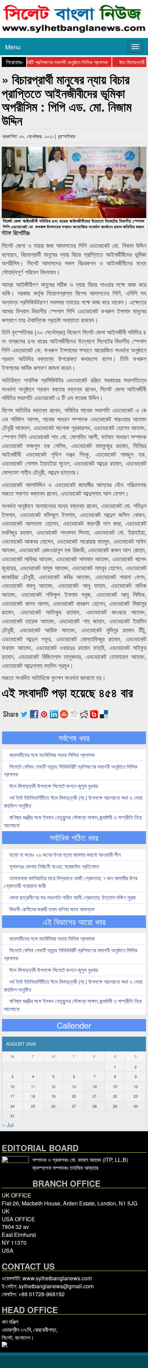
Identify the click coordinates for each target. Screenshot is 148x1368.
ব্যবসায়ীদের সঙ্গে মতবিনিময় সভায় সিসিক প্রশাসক (51, 755)
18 (33, 1096)
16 (136, 1086)
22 (115, 1096)
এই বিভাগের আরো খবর (74, 921)
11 (33, 1086)
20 (74, 1096)
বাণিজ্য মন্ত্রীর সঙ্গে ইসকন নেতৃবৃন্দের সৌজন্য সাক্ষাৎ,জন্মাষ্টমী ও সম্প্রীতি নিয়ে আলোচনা (73, 821)
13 (74, 1086)
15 (115, 1086)
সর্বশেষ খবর (74, 737)
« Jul (8, 1125)
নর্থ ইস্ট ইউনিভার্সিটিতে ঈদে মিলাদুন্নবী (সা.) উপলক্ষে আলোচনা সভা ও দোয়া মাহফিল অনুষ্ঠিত (73, 801)
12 (53, 1086)
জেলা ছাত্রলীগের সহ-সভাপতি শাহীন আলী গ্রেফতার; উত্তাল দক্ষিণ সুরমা (72, 897)
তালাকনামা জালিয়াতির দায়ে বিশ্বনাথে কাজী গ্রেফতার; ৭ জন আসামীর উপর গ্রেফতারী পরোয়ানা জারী (70, 882)
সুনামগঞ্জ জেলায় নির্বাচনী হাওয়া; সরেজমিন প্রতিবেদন (53, 866)
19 (53, 1096)
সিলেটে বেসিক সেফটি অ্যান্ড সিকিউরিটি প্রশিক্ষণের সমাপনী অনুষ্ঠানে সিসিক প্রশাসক (70, 770)
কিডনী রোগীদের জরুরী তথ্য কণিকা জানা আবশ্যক (51, 909)
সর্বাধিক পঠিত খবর (74, 837)
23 (136, 1096)
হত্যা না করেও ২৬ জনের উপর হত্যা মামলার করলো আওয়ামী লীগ (64, 854)
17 (12, 1096)
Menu (13, 46)
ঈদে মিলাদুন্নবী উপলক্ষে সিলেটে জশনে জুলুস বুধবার (53, 786)
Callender (74, 1025)
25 (33, 1106)
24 (12, 1106)
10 (12, 1086)
